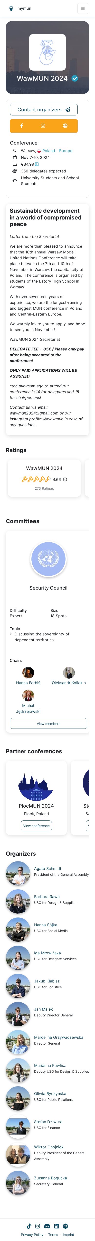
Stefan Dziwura (48, 1121)
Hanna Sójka (45, 924)
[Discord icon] (47, 1226)
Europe (65, 150)
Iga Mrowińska (47, 952)
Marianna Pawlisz (50, 1065)
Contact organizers (39, 110)
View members (48, 724)
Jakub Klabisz (47, 981)
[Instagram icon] (37, 1226)
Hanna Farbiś (28, 682)
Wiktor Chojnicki (49, 1146)
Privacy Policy (32, 1235)
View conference (36, 826)
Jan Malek (43, 1009)
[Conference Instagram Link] (43, 126)
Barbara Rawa (47, 896)
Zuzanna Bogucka (50, 1178)
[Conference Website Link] (65, 126)
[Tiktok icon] (29, 1226)
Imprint (68, 1235)
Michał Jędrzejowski (28, 708)
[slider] (36, 479)
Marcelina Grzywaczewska (58, 1037)
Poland (48, 150)
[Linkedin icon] (56, 1226)
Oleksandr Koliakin (69, 682)
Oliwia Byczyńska (50, 1093)
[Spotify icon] (65, 1226)
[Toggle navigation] (82, 8)
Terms (53, 1235)
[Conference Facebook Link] (21, 126)
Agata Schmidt (47, 868)
